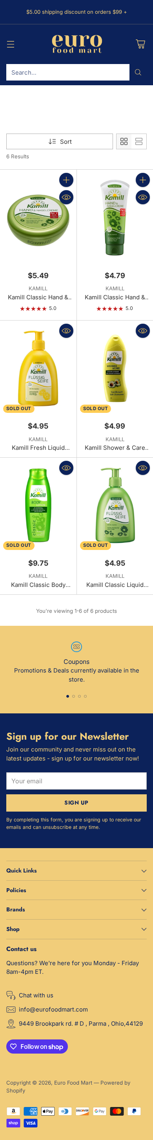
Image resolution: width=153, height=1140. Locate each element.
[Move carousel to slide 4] (85, 696)
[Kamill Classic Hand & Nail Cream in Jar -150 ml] (38, 217)
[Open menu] (10, 44)
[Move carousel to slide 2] (73, 696)
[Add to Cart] (66, 180)
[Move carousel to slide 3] (79, 696)
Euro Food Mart (73, 1083)
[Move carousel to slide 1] (67, 696)
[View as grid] (124, 141)
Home (13, 106)
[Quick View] (66, 197)
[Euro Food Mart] (76, 44)
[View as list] (138, 141)
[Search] (138, 72)
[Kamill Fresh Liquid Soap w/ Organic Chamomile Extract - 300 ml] (38, 368)
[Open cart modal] (140, 44)
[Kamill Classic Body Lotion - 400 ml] (38, 505)
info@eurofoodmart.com (53, 1009)
